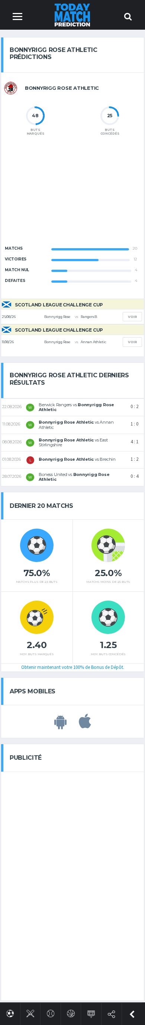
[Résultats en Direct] (91, 1013)
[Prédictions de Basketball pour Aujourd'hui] (71, 1012)
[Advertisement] (72, 196)
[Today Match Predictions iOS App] (85, 725)
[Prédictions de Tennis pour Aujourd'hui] (51, 1012)
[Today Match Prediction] (73, 15)
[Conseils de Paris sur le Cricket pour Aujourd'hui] (30, 1012)
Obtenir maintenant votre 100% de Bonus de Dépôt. (72, 667)
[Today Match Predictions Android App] (60, 725)
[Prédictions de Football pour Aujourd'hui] (10, 1012)
